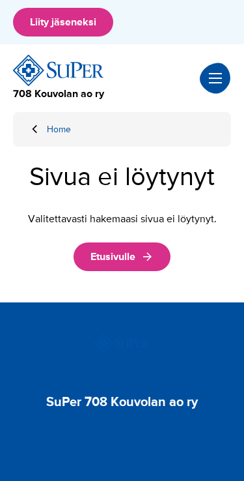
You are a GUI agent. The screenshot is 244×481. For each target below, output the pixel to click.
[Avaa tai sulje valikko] (215, 78)
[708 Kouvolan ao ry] (58, 70)
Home (59, 129)
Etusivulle (112, 256)
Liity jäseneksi (63, 22)
